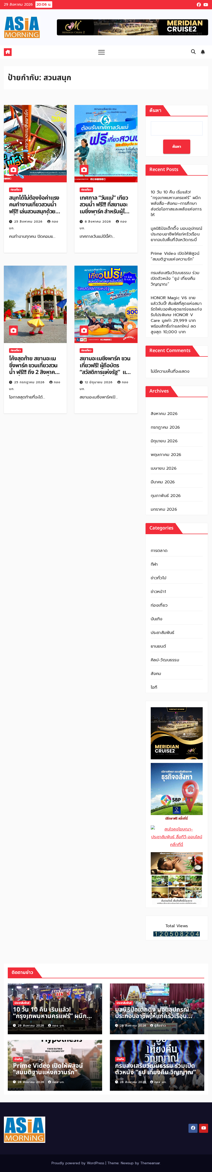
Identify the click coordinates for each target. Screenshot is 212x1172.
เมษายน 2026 (164, 468)
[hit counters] (176, 934)
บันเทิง (157, 619)
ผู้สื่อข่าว (160, 1025)
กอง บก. (58, 1025)
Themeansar (150, 1163)
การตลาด (159, 551)
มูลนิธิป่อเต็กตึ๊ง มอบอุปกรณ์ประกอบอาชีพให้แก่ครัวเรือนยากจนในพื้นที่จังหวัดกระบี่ (176, 234)
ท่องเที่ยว (16, 190)
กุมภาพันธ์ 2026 (166, 496)
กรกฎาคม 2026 (165, 427)
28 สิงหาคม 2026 (134, 1025)
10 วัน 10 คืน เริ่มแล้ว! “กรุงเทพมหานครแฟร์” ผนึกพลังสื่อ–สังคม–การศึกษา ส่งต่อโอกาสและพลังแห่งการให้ (176, 203)
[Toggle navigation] (101, 52)
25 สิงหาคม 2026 (29, 221)
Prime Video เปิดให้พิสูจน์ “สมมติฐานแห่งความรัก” (175, 256)
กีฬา (154, 564)
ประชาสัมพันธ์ (163, 633)
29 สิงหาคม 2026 (32, 1025)
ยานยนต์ (158, 646)
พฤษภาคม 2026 (166, 455)
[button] (193, 51)
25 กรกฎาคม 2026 (30, 382)
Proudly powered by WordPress (78, 1163)
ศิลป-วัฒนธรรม (165, 660)
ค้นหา (155, 110)
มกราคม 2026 (164, 509)
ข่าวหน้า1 (158, 592)
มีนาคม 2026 (163, 482)
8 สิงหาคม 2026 (98, 221)
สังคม (156, 674)
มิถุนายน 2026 (164, 441)
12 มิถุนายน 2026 (99, 382)
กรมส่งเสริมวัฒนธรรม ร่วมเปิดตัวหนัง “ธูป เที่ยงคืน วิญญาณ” (175, 278)
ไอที (154, 687)
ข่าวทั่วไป (158, 578)
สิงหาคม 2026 (164, 414)
